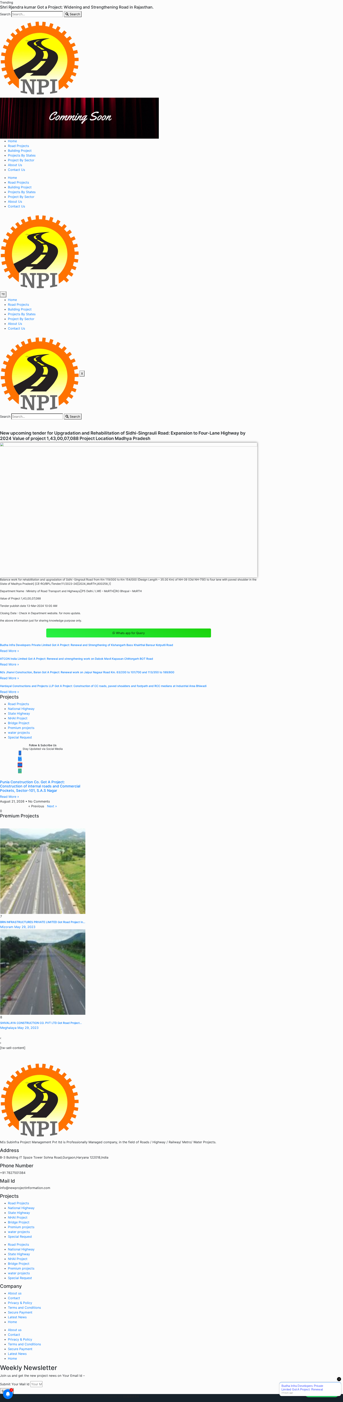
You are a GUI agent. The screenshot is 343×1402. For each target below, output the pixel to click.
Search (5, 14)
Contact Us (16, 170)
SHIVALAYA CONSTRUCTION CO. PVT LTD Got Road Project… (41, 1023)
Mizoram (6, 927)
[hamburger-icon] (3, 294)
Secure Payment (20, 1312)
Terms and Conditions (24, 1308)
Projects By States (22, 155)
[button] (6, 2)
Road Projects (18, 146)
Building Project (20, 151)
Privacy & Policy (20, 1303)
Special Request (20, 737)
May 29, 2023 (24, 927)
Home (12, 141)
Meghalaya (8, 1028)
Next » (52, 806)
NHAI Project (17, 718)
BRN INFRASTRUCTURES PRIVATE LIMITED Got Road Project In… (42, 922)
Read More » (9, 651)
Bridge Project (18, 723)
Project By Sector (21, 160)
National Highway (21, 709)
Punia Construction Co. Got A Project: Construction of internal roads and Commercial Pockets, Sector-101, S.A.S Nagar (40, 786)
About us (14, 1293)
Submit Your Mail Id (14, 1384)
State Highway (19, 713)
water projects (19, 733)
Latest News (17, 1317)
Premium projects (21, 728)
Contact (14, 1298)
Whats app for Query (130, 633)
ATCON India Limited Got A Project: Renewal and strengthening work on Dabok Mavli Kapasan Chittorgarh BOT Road (76, 658)
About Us (15, 165)
